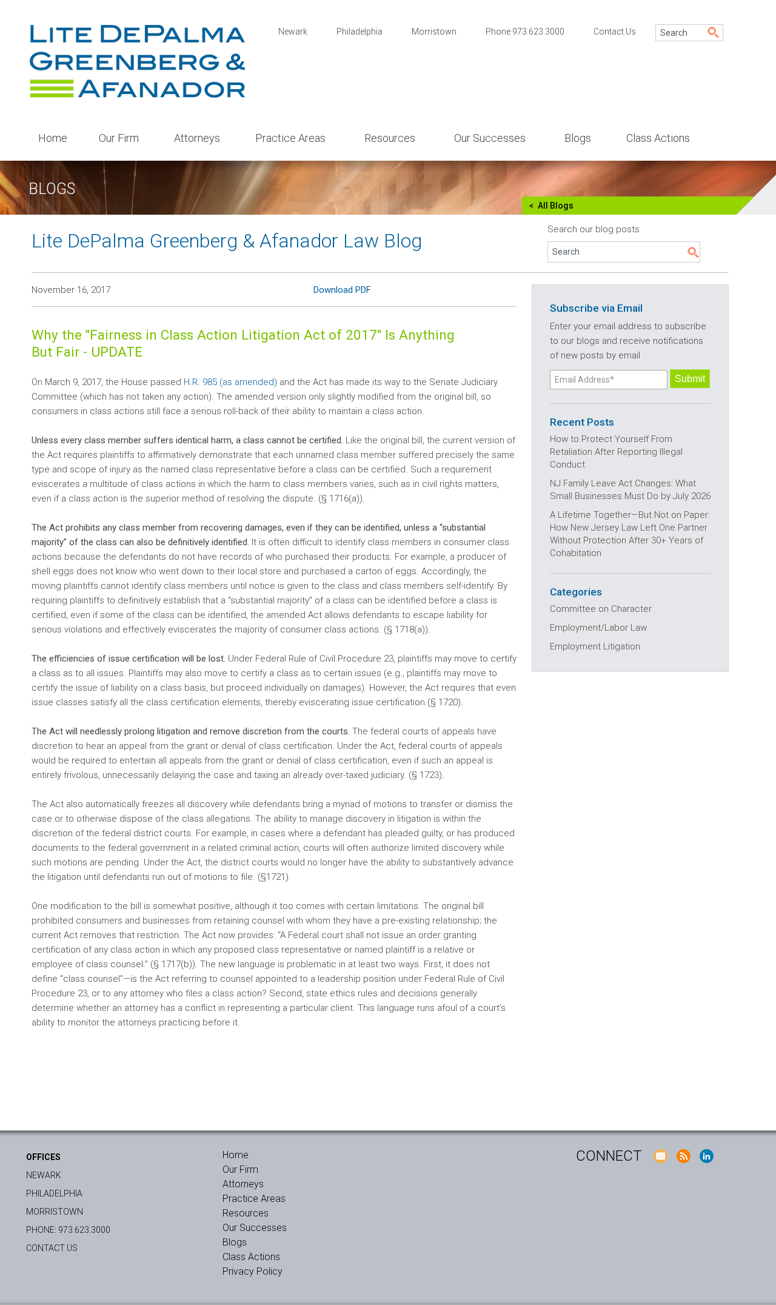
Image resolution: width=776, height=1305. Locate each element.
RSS (683, 1156)
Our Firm (119, 138)
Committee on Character (601, 608)
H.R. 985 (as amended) (230, 382)
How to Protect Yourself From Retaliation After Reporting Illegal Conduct (616, 452)
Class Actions (658, 138)
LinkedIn (706, 1156)
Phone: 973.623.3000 (68, 1230)
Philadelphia (359, 31)
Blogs (577, 138)
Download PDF (342, 289)
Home (52, 138)
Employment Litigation (595, 646)
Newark (292, 31)
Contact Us (615, 31)
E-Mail (660, 1156)
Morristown (434, 31)
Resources (389, 138)
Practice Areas (290, 138)
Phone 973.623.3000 (525, 31)
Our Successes (490, 138)
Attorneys (197, 138)
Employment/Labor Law (598, 627)
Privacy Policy (252, 1271)
